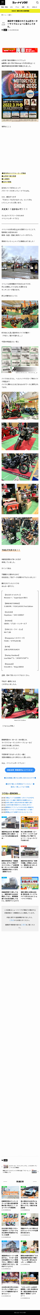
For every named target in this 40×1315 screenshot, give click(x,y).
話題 (5, 30)
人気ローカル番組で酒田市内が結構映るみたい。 (19, 800)
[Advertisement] (20, 39)
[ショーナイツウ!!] (20, 2)
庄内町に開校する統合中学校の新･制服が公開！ (19, 802)
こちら (11, 920)
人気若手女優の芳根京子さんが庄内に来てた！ (18, 805)
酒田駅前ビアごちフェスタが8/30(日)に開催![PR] (19, 807)
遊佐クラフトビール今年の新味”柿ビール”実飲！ (19, 810)
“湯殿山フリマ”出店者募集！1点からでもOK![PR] (19, 798)
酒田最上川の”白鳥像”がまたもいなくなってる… (19, 812)
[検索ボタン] (37, 2)
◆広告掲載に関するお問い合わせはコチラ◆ (20, 778)
